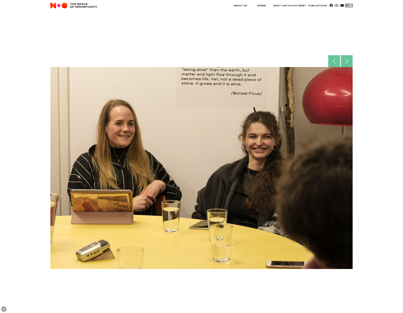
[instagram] (336, 5)
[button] (240, 5)
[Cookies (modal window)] (4, 309)
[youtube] (342, 5)
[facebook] (331, 5)
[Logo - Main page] (73, 5)
